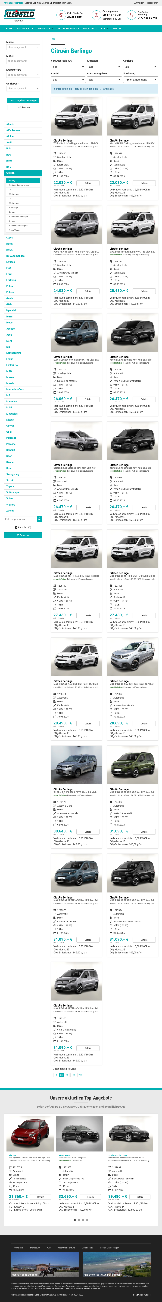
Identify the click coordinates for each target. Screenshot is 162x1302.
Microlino (11, 401)
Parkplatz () (24, 527)
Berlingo (12, 180)
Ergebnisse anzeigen (23, 100)
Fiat (8, 267)
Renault (10, 450)
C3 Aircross (14, 194)
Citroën (10, 172)
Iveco (9, 322)
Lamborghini (13, 352)
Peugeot (11, 437)
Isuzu (9, 316)
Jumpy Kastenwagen (18, 225)
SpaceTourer (14, 230)
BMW (9, 160)
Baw (8, 154)
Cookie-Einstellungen (109, 1248)
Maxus (10, 377)
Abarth (10, 124)
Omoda (10, 425)
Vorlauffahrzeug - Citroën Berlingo (76, 689)
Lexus (9, 359)
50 (67, 1075)
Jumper (12, 212)
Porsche (11, 444)
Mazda (10, 383)
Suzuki (10, 480)
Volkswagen (13, 492)
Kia (8, 346)
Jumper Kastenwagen (18, 216)
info (53, 38)
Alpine (10, 136)
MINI (9, 407)
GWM (9, 304)
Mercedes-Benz (15, 389)
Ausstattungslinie (97, 73)
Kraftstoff (92, 60)
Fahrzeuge (43, 28)
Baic (8, 148)
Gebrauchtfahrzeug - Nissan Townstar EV (129, 1166)
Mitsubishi (12, 413)
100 (73, 1075)
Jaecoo (10, 328)
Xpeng (10, 510)
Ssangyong (12, 474)
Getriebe (128, 60)
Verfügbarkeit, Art (61, 60)
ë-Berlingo (13, 207)
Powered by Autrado (142, 1295)
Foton (9, 286)
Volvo (9, 498)
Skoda (10, 462)
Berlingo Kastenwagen (19, 185)
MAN (9, 371)
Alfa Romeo (13, 130)
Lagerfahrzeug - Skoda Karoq (30, 1165)
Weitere (10, 504)
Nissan (10, 419)
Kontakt (118, 28)
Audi (9, 142)
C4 (10, 198)
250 (80, 1075)
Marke (10, 42)
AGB (49, 1248)
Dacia (9, 243)
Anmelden (139, 3)
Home (9, 28)
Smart (9, 468)
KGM (9, 340)
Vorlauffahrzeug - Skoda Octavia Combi (79, 1165)
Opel (9, 431)
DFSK (9, 249)
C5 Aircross (14, 203)
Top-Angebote (25, 28)
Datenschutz (87, 1248)
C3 (10, 189)
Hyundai (11, 310)
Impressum (35, 1248)
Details (88, 183)
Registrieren (152, 3)
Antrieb (55, 73)
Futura (10, 292)
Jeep (9, 334)
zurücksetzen (23, 107)
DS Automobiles (15, 255)
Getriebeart (12, 83)
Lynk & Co (12, 365)
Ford (9, 274)
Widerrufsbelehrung (66, 1248)
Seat (9, 456)
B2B (103, 28)
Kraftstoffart (13, 69)
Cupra (9, 237)
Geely (9, 298)
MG (8, 395)
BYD (8, 166)
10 (55, 1075)
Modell (10, 55)
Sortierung (129, 73)
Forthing (11, 280)
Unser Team (90, 28)
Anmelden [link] (25, 535)
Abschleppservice (68, 28)
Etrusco (10, 261)
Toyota (10, 486)
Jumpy (12, 221)
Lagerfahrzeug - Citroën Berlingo (76, 148)
